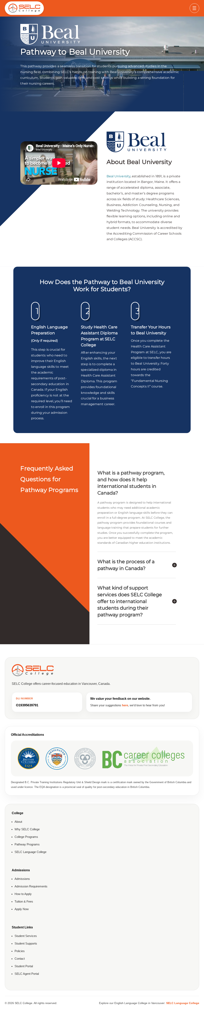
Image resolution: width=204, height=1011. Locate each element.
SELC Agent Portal (27, 973)
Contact (20, 958)
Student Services (26, 936)
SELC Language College (30, 852)
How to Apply (23, 894)
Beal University (119, 176)
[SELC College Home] (24, 8)
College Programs (26, 836)
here (125, 705)
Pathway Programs (27, 844)
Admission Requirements (31, 886)
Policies (20, 951)
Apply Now (22, 909)
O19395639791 (27, 705)
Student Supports (26, 943)
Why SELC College (27, 829)
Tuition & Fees (24, 901)
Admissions (22, 878)
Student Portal (24, 966)
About (18, 821)
